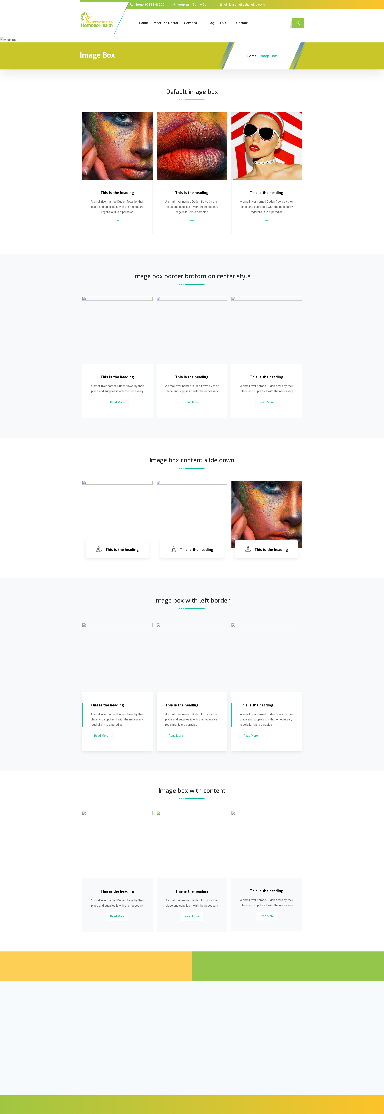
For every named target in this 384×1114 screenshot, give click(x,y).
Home (143, 23)
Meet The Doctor (166, 23)
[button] (298, 23)
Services (190, 23)
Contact (242, 23)
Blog (210, 23)
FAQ (223, 23)
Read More (117, 402)
